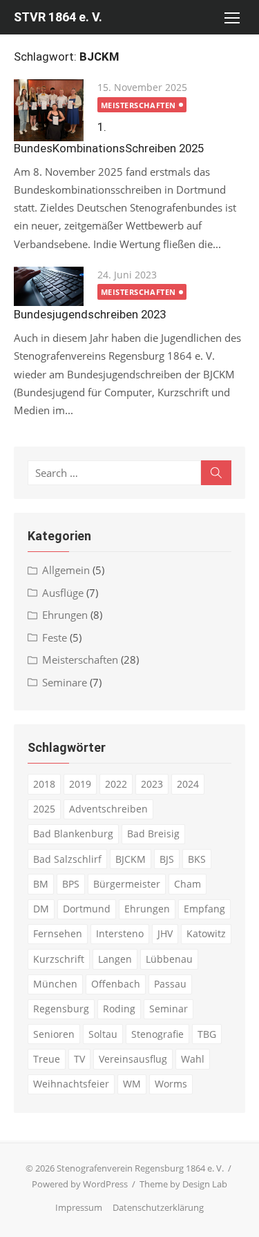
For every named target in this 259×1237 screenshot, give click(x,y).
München (55, 983)
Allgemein (66, 570)
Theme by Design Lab (183, 1184)
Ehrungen (65, 615)
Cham (187, 883)
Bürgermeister (126, 883)
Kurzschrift (58, 958)
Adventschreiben (108, 808)
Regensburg (61, 1008)
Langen (115, 958)
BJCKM (130, 859)
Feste (54, 637)
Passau (170, 983)
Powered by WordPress (80, 1184)
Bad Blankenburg (73, 833)
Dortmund (87, 908)
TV (79, 1058)
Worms (171, 1083)
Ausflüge (63, 593)
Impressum (78, 1207)
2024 (188, 783)
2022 (116, 783)
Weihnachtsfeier (71, 1083)
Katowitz (206, 933)
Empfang (204, 908)
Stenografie (157, 1034)
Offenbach (115, 983)
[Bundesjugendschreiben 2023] (49, 286)
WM (132, 1083)
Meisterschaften (138, 105)
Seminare (64, 682)
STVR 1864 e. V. (58, 17)
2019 (80, 783)
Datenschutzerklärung (158, 1207)
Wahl (192, 1058)
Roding (119, 1008)
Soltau (102, 1034)
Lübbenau (169, 958)
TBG (207, 1034)
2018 (44, 783)
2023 (152, 783)
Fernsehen (57, 933)
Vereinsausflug (133, 1058)
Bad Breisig (153, 833)
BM (40, 883)
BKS (197, 859)
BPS (70, 883)
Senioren (54, 1034)
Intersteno (120, 933)
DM (41, 908)
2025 (44, 808)
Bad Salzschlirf (67, 859)
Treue (46, 1058)
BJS (167, 859)
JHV (165, 933)
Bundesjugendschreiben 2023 (90, 314)
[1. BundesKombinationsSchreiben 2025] (49, 110)
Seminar (168, 1008)
